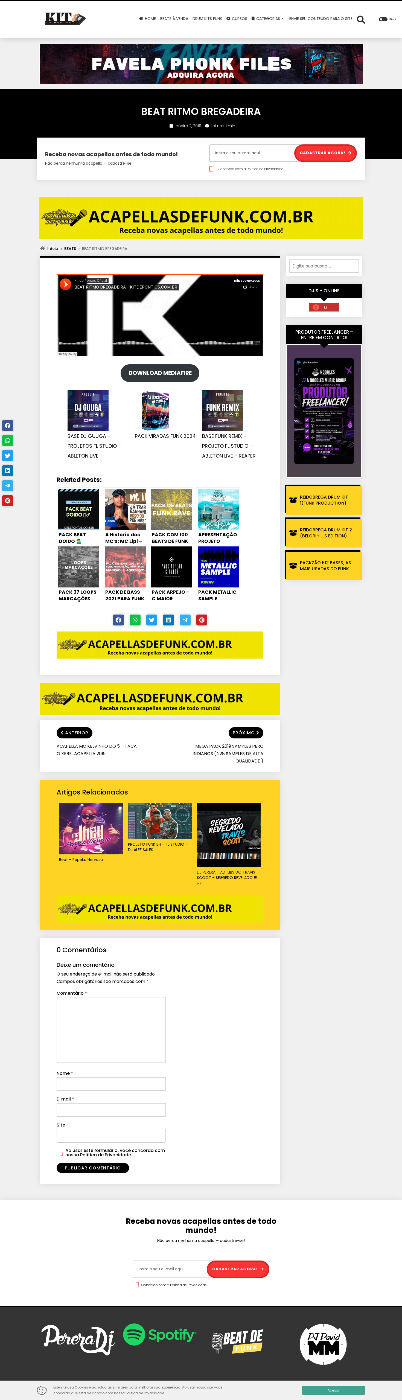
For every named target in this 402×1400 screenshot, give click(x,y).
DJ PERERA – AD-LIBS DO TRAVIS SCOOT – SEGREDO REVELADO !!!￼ (227, 878)
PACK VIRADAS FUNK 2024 (165, 436)
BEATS (70, 248)
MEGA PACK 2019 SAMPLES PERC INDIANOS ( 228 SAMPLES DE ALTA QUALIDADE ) (228, 753)
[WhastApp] (135, 620)
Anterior (76, 733)
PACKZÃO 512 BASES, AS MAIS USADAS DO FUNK (325, 566)
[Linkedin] (168, 620)
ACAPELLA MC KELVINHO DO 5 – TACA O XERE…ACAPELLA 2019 (97, 750)
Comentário (72, 993)
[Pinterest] (201, 620)
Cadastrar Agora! (323, 153)
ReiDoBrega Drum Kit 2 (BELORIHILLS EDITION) (326, 533)
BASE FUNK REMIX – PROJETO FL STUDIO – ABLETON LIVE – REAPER (229, 446)
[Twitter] (151, 620)
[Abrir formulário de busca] (361, 19)
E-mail (65, 1099)
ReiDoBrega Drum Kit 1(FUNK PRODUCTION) (324, 500)
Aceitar (333, 1390)
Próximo (244, 733)
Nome (65, 1073)
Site (61, 1125)
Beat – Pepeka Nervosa (81, 859)
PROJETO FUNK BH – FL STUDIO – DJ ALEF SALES (158, 847)
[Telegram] (185, 620)
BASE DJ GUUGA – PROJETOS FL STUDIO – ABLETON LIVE (94, 446)
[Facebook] (118, 620)
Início (52, 248)
